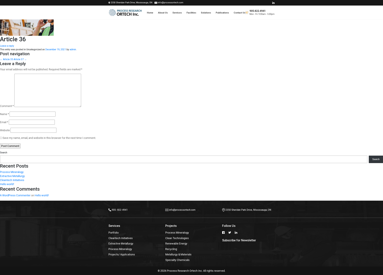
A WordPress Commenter (15, 195)
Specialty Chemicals (177, 260)
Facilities (191, 12)
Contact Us (239, 12)
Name (4, 114)
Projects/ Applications (121, 254)
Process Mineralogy (12, 172)
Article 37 (20, 59)
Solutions (206, 12)
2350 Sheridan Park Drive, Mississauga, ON (131, 2)
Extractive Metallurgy (12, 176)
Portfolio (113, 232)
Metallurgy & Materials (178, 254)
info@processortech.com (170, 2)
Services (177, 12)
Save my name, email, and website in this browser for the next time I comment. (49, 137)
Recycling (171, 249)
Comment (7, 106)
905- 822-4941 (120, 209)
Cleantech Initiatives (12, 180)
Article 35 (6, 59)
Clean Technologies (177, 238)
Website (5, 130)
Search (3, 152)
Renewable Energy (176, 243)
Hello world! (7, 184)
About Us (163, 12)
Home (150, 12)
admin (73, 49)
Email (4, 122)
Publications (222, 12)
